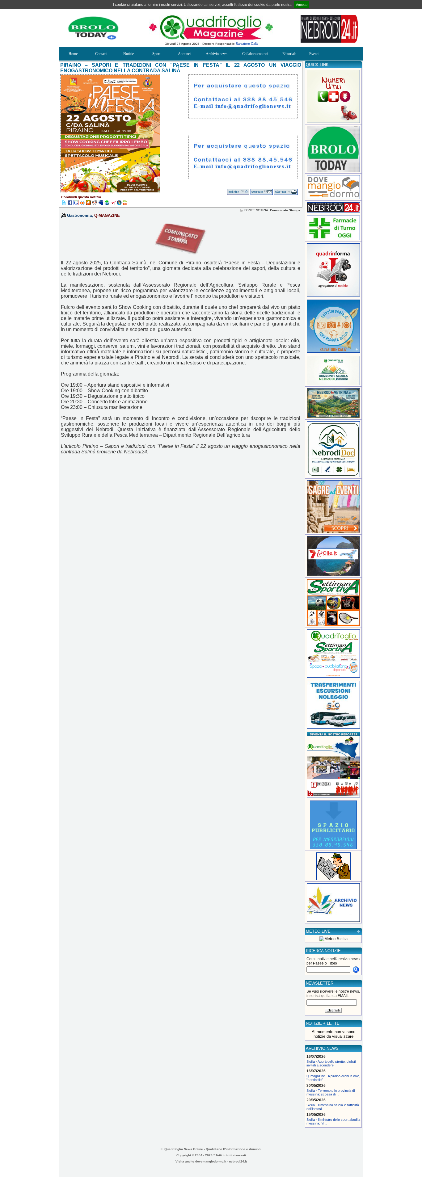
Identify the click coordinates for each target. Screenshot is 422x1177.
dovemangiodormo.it (210, 1161)
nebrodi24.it (238, 1161)
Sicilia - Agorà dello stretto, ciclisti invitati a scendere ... (331, 1063)
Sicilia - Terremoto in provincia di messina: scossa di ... (330, 1092)
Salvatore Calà (247, 43)
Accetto (301, 4)
